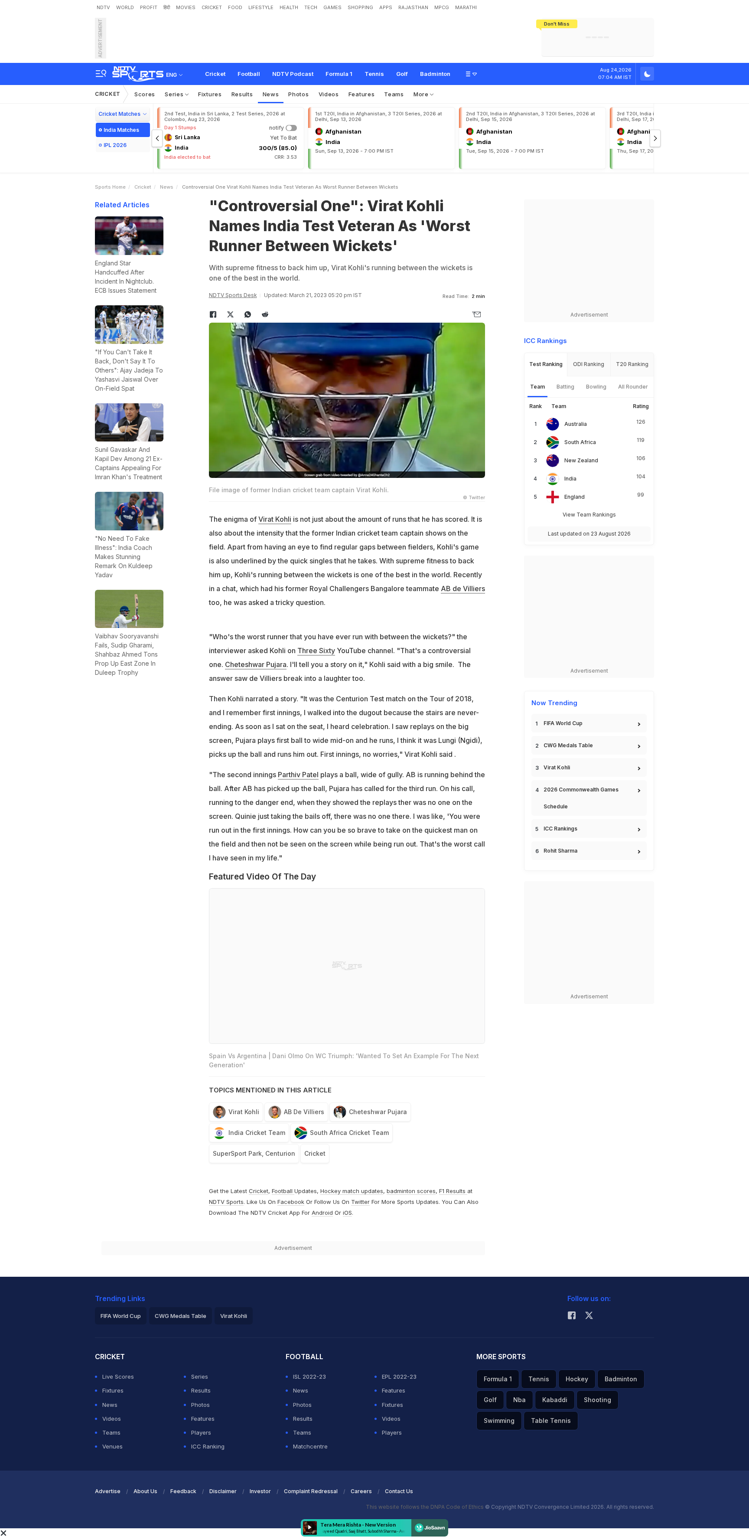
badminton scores (411, 1190)
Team (537, 386)
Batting (565, 386)
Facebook (290, 1201)
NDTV (103, 7)
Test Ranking (546, 364)
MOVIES (185, 7)
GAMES (332, 7)
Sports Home (110, 187)
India (570, 478)
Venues (112, 1446)
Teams (394, 94)
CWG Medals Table (568, 745)
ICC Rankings (560, 828)
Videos (329, 94)
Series (175, 94)
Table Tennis (551, 1420)
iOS (347, 1212)
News (271, 94)
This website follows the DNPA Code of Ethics (425, 1507)
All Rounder (633, 386)
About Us (145, 1491)
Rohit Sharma (560, 850)
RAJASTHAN (413, 7)
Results (242, 94)
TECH (310, 7)
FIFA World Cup (563, 723)
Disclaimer (223, 1491)
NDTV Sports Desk (233, 295)
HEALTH (289, 7)
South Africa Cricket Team (349, 1132)
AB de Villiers (463, 588)
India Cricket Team (256, 1132)
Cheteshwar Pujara (256, 664)
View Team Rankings (589, 514)
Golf (402, 73)
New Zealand (581, 460)
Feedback (183, 1491)
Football (249, 73)
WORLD (125, 7)
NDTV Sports (226, 1201)
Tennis (374, 73)
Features (361, 94)
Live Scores (118, 1376)
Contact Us (399, 1491)
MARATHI (466, 7)
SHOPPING (360, 7)
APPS (385, 7)
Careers (361, 1491)
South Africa (580, 442)
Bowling (596, 386)
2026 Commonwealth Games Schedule (581, 798)
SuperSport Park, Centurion (254, 1153)
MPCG (441, 7)
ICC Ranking (208, 1446)
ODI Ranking (588, 364)
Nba (519, 1399)
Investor (260, 1491)
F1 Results (453, 1190)
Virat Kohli (274, 519)
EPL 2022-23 (399, 1376)
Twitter (360, 1201)
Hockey (577, 1379)
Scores (144, 94)
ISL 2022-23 (309, 1376)
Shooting (597, 1399)
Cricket (215, 73)
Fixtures (210, 94)
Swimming (499, 1420)
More (422, 94)
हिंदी (166, 7)
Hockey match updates (351, 1190)
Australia (575, 424)
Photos (298, 94)
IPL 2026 (115, 145)
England (574, 497)
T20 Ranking (632, 364)
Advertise (107, 1491)
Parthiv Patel (298, 774)
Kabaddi (554, 1399)
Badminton (435, 73)
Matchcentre (310, 1446)
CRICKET (212, 7)
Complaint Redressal (311, 1491)
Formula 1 (339, 73)
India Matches (121, 130)
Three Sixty (316, 650)
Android (322, 1212)
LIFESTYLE (261, 7)
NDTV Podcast (292, 73)
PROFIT (148, 7)
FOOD (235, 7)
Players (201, 1432)
